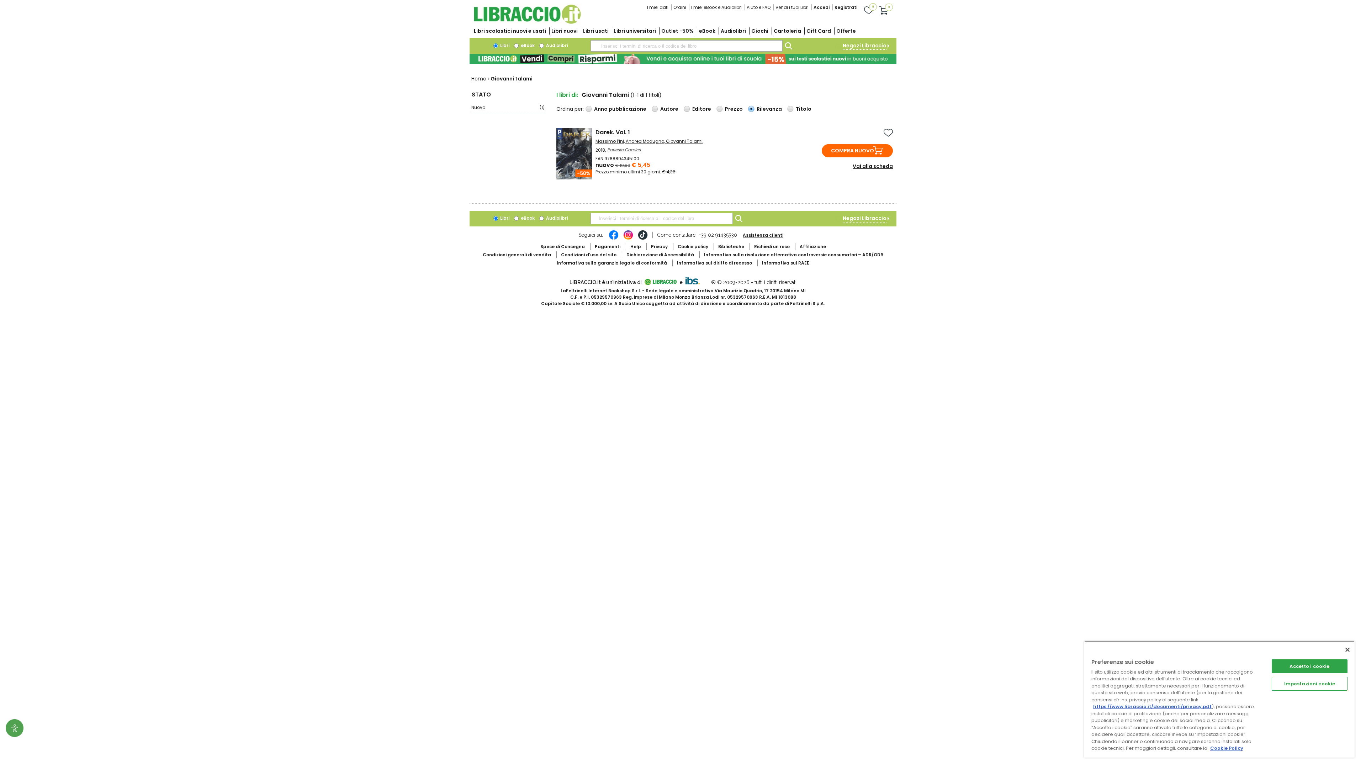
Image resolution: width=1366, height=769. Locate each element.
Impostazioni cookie (1309, 683)
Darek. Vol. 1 (612, 132)
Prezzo (734, 109)
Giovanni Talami (684, 141)
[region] (1219, 699)
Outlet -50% (677, 31)
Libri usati (596, 31)
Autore (669, 109)
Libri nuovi (564, 31)
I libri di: (567, 95)
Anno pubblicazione (620, 109)
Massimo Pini (609, 141)
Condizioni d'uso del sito (588, 255)
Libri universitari (635, 31)
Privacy (659, 247)
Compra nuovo (852, 150)
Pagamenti (607, 247)
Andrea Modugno (645, 141)
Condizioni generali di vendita (517, 255)
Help (635, 247)
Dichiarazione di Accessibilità (660, 255)
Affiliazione (813, 247)
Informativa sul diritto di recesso (714, 263)
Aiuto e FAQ (759, 7)
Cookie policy (693, 247)
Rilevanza (769, 109)
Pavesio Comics (624, 150)
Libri (504, 45)
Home (478, 78)
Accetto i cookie (1309, 666)
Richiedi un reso (772, 247)
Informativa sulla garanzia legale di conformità (612, 263)
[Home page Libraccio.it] (527, 22)
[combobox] (687, 46)
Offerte (846, 31)
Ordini (679, 7)
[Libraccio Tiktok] (643, 238)
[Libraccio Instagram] (628, 238)
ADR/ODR (793, 255)
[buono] (683, 59)
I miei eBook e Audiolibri (716, 7)
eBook (707, 31)
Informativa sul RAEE (785, 263)
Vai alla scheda (873, 166)
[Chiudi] (1347, 650)
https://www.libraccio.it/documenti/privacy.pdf (1152, 706)
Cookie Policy (1226, 748)
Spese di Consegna (562, 247)
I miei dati (657, 7)
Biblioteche (731, 247)
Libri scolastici (510, 31)
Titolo (803, 109)
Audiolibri (733, 31)
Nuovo (508, 107)
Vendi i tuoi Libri (792, 7)
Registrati (846, 7)
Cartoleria (787, 31)
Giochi (759, 31)
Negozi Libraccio (864, 45)
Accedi (822, 7)
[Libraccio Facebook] (614, 238)
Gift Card (818, 31)
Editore (701, 109)
